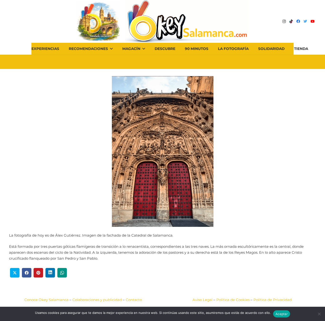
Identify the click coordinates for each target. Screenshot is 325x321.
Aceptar (282, 314)
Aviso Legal (202, 299)
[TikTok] (291, 21)
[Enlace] (187, 21)
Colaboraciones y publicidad (97, 299)
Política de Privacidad (272, 299)
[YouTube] (312, 21)
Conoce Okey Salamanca (46, 299)
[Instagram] (284, 21)
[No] (319, 313)
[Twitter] (305, 21)
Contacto (134, 299)
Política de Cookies (233, 299)
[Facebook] (298, 21)
